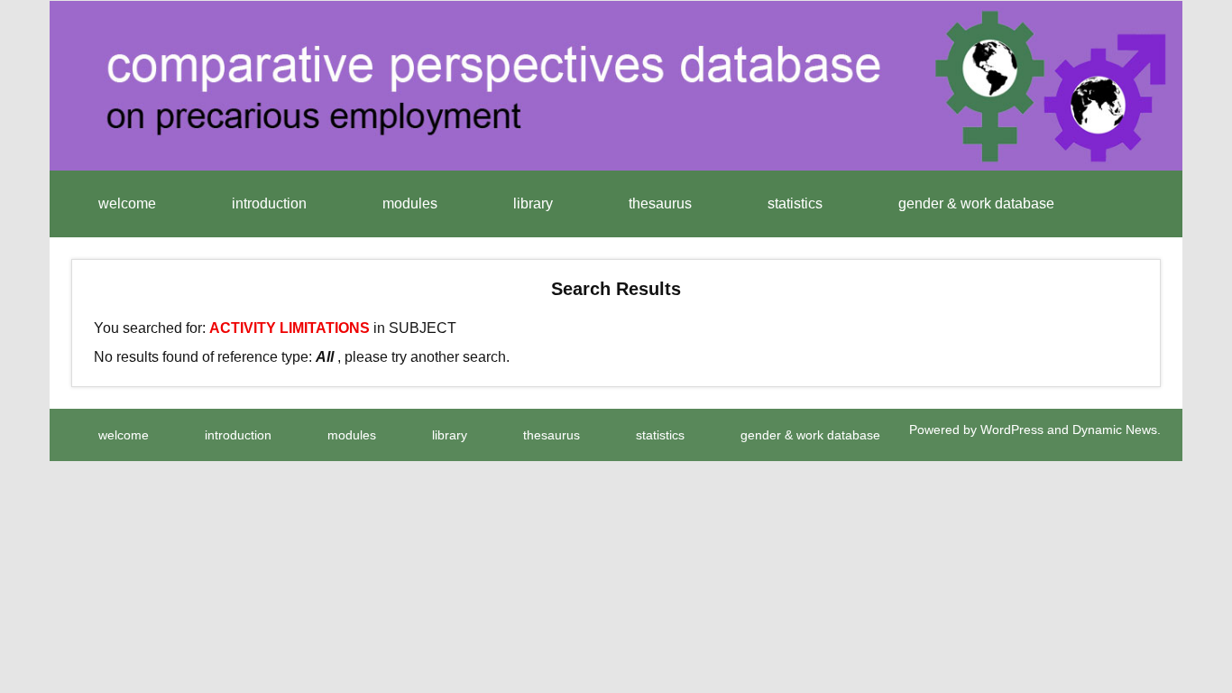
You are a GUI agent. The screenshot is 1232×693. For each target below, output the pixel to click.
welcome (127, 203)
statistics (795, 203)
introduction (269, 203)
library (533, 203)
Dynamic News (1114, 429)
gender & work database (976, 203)
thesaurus (660, 203)
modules (409, 203)
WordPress (1012, 429)
